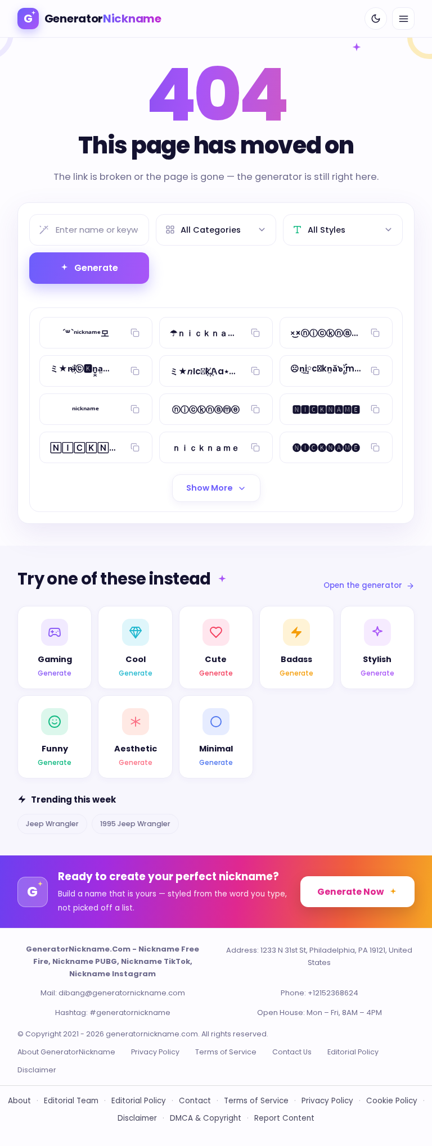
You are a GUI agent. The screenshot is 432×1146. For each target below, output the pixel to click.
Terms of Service (225, 1052)
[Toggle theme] (375, 18)
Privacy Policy (155, 1052)
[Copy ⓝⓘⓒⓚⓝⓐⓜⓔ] (255, 409)
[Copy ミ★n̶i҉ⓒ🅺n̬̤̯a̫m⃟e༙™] (135, 371)
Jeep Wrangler (52, 823)
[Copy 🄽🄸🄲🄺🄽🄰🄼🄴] (135, 447)
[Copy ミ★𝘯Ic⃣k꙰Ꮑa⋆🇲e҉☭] (255, 371)
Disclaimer (36, 1070)
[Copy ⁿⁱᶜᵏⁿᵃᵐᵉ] (135, 409)
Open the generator (362, 585)
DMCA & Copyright (205, 1118)
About (19, 1100)
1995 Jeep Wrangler (135, 823)
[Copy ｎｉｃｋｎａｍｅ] (255, 447)
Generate (96, 268)
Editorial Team (71, 1100)
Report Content (284, 1118)
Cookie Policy (391, 1100)
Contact (195, 1100)
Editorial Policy (353, 1052)
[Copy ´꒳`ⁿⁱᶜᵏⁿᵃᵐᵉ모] (135, 333)
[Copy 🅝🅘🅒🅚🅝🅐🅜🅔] (375, 447)
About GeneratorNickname (66, 1052)
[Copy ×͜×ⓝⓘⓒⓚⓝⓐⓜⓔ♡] (375, 333)
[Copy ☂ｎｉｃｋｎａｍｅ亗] (255, 333)
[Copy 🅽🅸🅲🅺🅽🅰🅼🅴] (375, 409)
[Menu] (403, 18)
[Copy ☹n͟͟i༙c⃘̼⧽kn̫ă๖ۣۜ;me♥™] (375, 371)
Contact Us (292, 1052)
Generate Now (350, 892)
